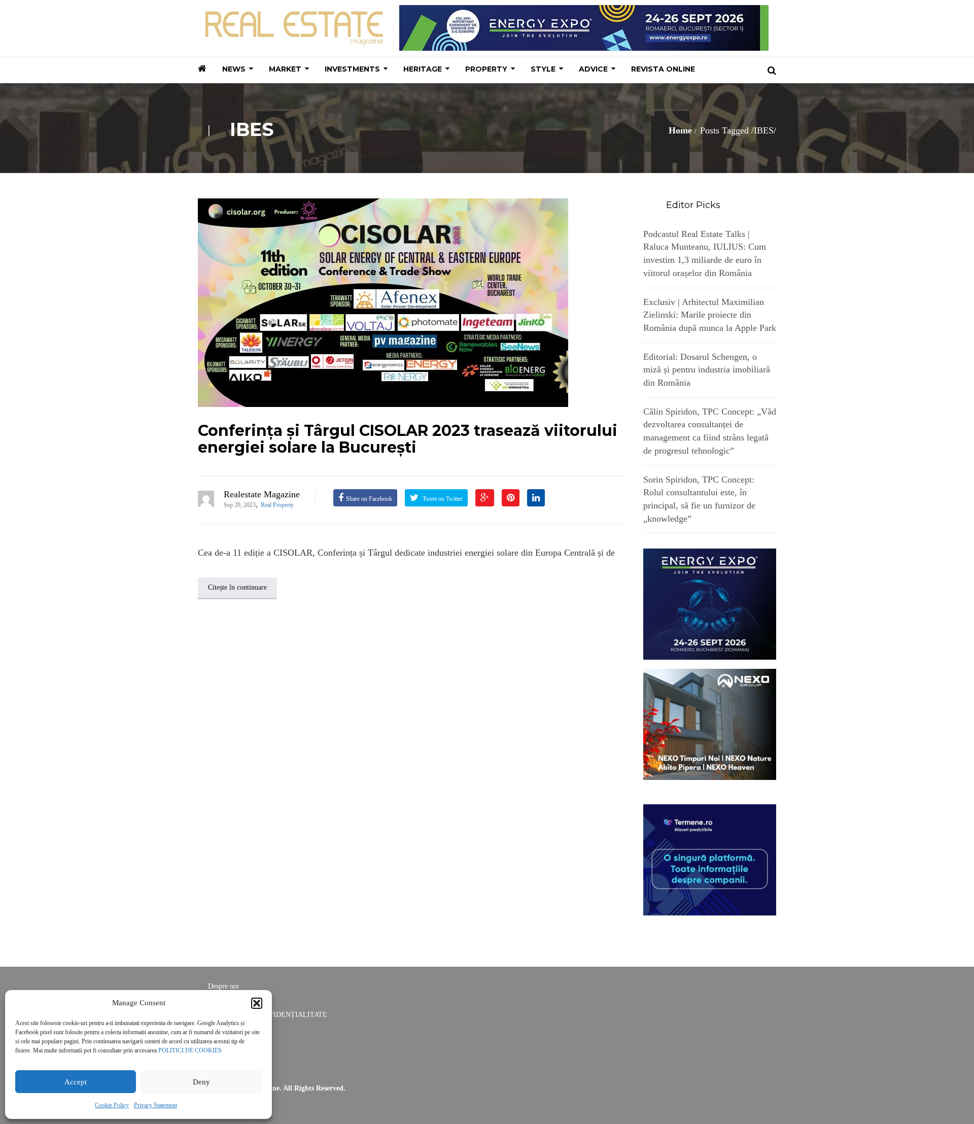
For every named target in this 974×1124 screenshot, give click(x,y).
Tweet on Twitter (442, 499)
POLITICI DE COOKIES (190, 1050)
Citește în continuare (237, 587)
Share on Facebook (369, 499)
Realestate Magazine (262, 494)
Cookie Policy (112, 1105)
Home (680, 130)
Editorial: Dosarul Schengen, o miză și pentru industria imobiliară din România (706, 370)
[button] (257, 1003)
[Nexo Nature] (710, 724)
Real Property (277, 504)
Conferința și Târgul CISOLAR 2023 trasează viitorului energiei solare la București (407, 439)
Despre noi (223, 986)
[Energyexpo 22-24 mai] (710, 603)
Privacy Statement (155, 1105)
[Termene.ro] (710, 859)
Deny (201, 1082)
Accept (75, 1082)
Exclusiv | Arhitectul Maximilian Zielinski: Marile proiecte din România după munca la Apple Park (709, 315)
